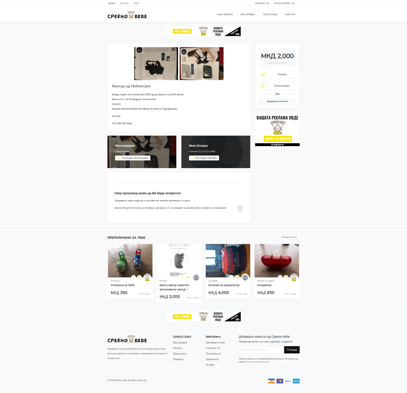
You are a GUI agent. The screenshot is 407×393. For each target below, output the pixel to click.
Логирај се (262, 3)
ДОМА (111, 3)
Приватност (180, 354)
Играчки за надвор (265, 280)
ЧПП (136, 3)
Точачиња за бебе (123, 285)
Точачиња (115, 280)
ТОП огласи (270, 14)
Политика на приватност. (258, 361)
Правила (178, 359)
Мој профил (248, 14)
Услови (210, 365)
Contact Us (213, 348)
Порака (282, 74)
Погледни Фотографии (134, 157)
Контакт (290, 14)
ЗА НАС (124, 3)
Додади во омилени (277, 101)
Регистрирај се (284, 3)
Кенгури (163, 280)
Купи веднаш (282, 85)
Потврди (292, 349)
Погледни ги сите (289, 237)
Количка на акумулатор (223, 285)
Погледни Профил (206, 157)
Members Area (215, 342)
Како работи (225, 14)
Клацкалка (264, 285)
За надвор (213, 280)
